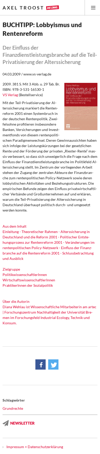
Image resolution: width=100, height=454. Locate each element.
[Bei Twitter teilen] (53, 364)
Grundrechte (13, 408)
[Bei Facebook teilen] (40, 364)
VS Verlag (10, 95)
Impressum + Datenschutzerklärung (34, 447)
